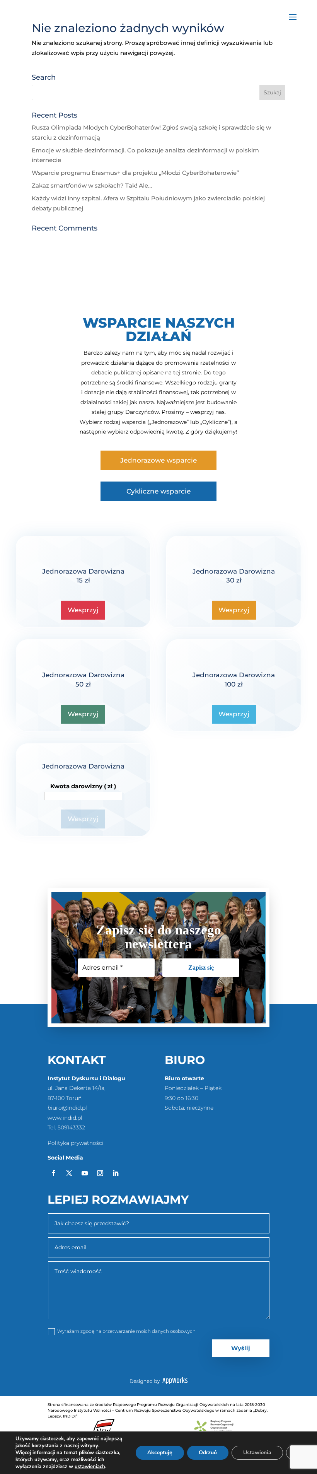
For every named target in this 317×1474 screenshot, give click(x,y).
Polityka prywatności (76, 1142)
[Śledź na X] (69, 1173)
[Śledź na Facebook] (54, 1173)
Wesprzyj (83, 610)
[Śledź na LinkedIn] (115, 1173)
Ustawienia (257, 1452)
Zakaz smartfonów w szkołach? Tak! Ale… (92, 185)
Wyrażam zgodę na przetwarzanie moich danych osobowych (126, 1331)
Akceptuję (159, 1452)
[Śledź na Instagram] (100, 1173)
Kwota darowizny (83, 786)
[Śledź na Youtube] (84, 1173)
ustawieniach (90, 1466)
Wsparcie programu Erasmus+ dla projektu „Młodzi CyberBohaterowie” (135, 172)
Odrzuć (208, 1452)
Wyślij (240, 1348)
